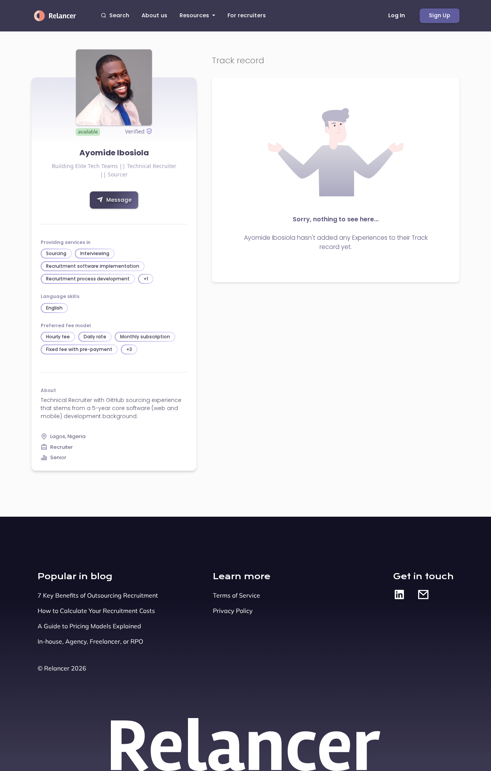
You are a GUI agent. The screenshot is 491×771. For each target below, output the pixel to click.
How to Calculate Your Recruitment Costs (96, 610)
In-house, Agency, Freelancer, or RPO (90, 641)
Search (119, 15)
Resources (195, 15)
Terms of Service (236, 595)
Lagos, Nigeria (68, 436)
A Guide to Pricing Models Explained (89, 626)
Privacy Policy (233, 610)
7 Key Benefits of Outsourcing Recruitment (98, 595)
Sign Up (439, 15)
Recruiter (61, 447)
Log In (396, 15)
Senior (58, 457)
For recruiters (246, 15)
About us (154, 15)
